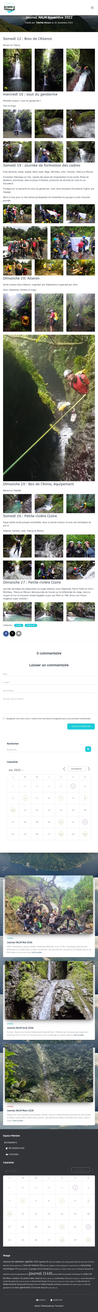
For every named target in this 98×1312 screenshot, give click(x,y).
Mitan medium (14, 1278)
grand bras (56, 1269)
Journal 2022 (30, 625)
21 (61, 822)
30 (85, 834)
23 (85, 822)
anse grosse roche (72, 1262)
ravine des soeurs (10, 1281)
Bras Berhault (17, 1265)
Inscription (57, 1300)
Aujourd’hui (76, 769)
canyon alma (74, 1265)
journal (40, 1273)
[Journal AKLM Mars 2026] (49, 1073)
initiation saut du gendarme (16, 1274)
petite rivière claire (32, 1278)
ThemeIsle (59, 1306)
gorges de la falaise (41, 1269)
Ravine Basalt (48, 1278)
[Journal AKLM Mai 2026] (49, 905)
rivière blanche (83, 1281)
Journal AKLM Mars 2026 (20, 1110)
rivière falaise (48, 1284)
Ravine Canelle (74, 1278)
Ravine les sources (57, 1281)
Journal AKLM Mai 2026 (19, 942)
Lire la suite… (37, 952)
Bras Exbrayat (63, 1265)
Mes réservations (16, 1148)
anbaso (60, 1262)
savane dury (40, 1287)
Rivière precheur (64, 1284)
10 (13, 810)
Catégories (14, 1154)
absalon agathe (26, 1261)
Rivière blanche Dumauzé (15, 1284)
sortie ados (52, 1288)
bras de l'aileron (33, 1265)
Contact (42, 1300)
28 (61, 834)
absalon (8, 1261)
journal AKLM (59, 1274)
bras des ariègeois (50, 1265)
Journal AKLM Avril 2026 (20, 1028)
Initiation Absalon (85, 1269)
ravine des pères (88, 1278)
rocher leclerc (78, 1284)
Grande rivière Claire (69, 1269)
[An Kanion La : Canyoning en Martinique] (10, 7)
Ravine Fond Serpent (41, 1281)
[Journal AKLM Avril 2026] (49, 990)
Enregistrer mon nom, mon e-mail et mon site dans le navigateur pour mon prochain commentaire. (49, 719)
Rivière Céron (35, 1284)
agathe (43, 1262)
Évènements (12, 1143)
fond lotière (24, 1269)
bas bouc (85, 1262)
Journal (19, 625)
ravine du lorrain (25, 1281)
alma (52, 1262)
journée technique (74, 1274)
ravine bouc (60, 1278)
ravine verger (70, 1281)
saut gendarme (24, 1287)
